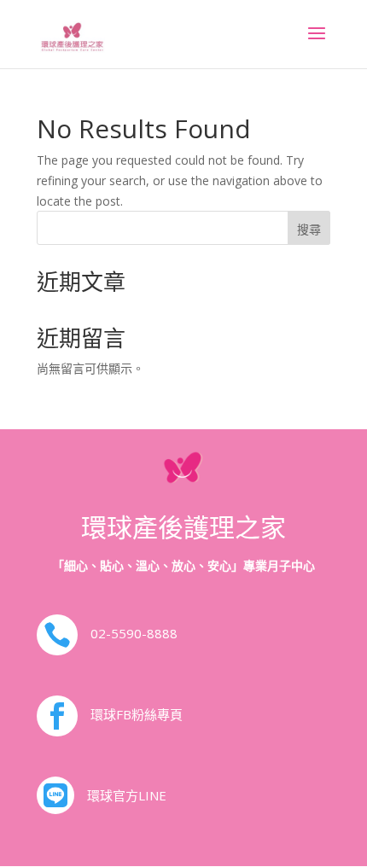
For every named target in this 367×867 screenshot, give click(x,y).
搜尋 (309, 229)
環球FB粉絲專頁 (136, 714)
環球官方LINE (126, 795)
